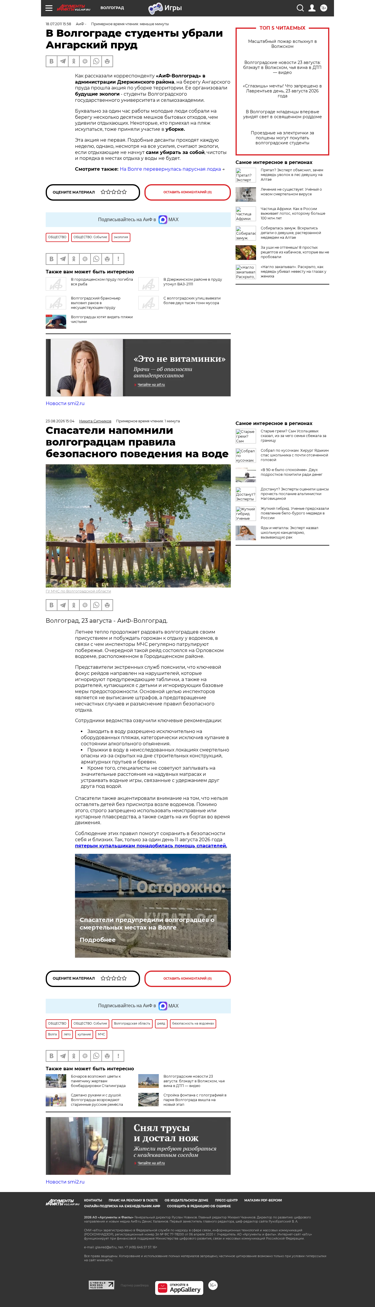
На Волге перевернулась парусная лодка (170, 169)
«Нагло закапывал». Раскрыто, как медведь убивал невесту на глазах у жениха (293, 271)
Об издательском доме (186, 1200)
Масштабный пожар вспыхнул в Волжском (282, 44)
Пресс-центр (226, 1200)
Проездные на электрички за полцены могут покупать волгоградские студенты (282, 138)
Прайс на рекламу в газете (133, 1200)
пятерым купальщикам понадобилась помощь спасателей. (151, 846)
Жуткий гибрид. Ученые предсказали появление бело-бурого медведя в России (295, 513)
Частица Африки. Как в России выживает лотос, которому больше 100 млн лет (293, 213)
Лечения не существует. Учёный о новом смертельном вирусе (291, 191)
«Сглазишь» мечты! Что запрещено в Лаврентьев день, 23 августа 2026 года (282, 91)
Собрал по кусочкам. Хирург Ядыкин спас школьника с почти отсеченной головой (295, 455)
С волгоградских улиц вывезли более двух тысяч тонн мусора (192, 300)
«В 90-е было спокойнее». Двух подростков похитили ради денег (292, 472)
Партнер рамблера (135, 1285)
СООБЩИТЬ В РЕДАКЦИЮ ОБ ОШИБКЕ (199, 1206)
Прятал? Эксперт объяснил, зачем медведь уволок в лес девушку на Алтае (292, 175)
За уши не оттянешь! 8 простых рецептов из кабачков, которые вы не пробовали (295, 252)
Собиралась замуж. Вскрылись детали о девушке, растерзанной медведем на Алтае (291, 233)
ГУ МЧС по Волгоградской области (78, 591)
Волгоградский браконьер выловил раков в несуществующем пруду (95, 303)
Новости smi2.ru (65, 403)
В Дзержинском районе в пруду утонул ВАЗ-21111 (192, 281)
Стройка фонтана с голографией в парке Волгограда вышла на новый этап (194, 1100)
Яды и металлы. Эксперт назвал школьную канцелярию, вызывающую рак (289, 532)
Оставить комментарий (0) (187, 192)
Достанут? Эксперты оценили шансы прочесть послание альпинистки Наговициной (295, 494)
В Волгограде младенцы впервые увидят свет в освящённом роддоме (282, 114)
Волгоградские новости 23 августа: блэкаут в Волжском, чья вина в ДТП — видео (282, 67)
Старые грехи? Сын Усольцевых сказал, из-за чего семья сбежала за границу (293, 436)
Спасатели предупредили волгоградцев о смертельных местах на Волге (147, 923)
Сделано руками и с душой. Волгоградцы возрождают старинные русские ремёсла (97, 1100)
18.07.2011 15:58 (58, 24)
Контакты (93, 1200)
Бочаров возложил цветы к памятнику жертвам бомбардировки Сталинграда (98, 1081)
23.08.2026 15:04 (60, 421)
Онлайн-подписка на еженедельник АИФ (122, 1206)
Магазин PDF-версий (263, 1200)
